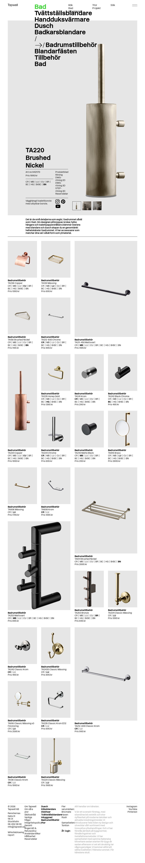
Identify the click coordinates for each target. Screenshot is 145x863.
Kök (70, 5)
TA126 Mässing (48, 283)
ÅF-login (66, 831)
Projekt (96, 8)
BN (26, 288)
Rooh (64, 817)
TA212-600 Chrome (51, 339)
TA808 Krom (47, 509)
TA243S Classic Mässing (53, 669)
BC (9, 288)
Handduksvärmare (62, 19)
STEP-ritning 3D (60, 189)
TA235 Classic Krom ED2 (53, 723)
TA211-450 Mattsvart (85, 342)
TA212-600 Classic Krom (87, 726)
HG (14, 288)
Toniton (65, 825)
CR (9, 286)
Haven (65, 814)
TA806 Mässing (16, 509)
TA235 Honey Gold (50, 396)
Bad (70, 8)
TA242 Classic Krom (18, 669)
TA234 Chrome (48, 453)
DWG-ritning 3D (60, 184)
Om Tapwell (30, 806)
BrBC (20, 288)
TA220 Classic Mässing (53, 779)
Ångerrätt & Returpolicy (30, 829)
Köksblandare (48, 809)
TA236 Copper (15, 283)
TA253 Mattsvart (16, 615)
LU (19, 286)
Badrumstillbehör (71, 45)
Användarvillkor (32, 833)
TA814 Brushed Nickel (86, 559)
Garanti (28, 825)
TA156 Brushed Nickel (19, 339)
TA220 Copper (15, 453)
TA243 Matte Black (84, 453)
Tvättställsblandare (63, 13)
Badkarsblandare (60, 32)
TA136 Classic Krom (18, 779)
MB (14, 286)
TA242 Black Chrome (118, 396)
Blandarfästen (56, 51)
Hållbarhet (29, 836)
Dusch (44, 26)
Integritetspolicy (33, 822)
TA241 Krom (80, 396)
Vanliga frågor (28, 818)
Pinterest (132, 811)
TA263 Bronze (82, 612)
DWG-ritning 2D (60, 179)
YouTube (133, 809)
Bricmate (66, 811)
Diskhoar (46, 811)
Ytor (94, 5)
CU (24, 286)
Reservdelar (61, 193)
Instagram (132, 806)
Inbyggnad (74, 11)
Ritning (59, 174)
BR (29, 286)
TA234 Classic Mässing (120, 612)
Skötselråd (30, 814)
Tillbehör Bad (47, 61)
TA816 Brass (114, 453)
